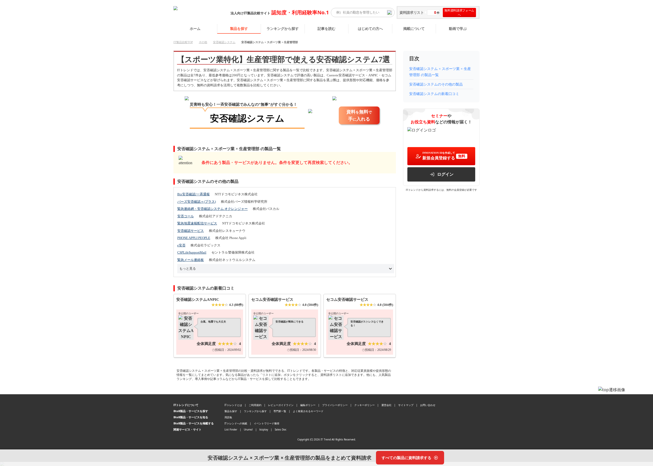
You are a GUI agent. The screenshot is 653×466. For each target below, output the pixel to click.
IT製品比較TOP (183, 42)
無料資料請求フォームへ (459, 12)
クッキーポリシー (364, 405)
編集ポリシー (308, 405)
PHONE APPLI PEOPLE (193, 238)
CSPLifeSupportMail (191, 252)
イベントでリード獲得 (266, 423)
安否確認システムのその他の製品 (436, 84)
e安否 (181, 245)
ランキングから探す (283, 28)
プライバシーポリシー (335, 405)
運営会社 (386, 405)
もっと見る (187, 268)
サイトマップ (405, 405)
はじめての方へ (370, 28)
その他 (203, 42)
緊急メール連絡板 (190, 260)
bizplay (263, 429)
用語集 (228, 417)
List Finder (230, 429)
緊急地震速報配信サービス (197, 223)
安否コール (185, 216)
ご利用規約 (255, 405)
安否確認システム (224, 42)
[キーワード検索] (389, 12)
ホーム (195, 28)
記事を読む (326, 28)
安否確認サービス (190, 231)
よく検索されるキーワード (308, 411)
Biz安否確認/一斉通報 (193, 194)
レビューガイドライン (281, 405)
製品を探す (239, 28)
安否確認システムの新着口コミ (434, 94)
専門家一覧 (279, 411)
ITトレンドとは (233, 405)
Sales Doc (280, 429)
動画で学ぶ (458, 28)
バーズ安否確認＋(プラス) (196, 202)
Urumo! (248, 429)
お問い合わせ (427, 405)
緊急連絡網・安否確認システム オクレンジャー (212, 209)
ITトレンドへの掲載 (235, 423)
